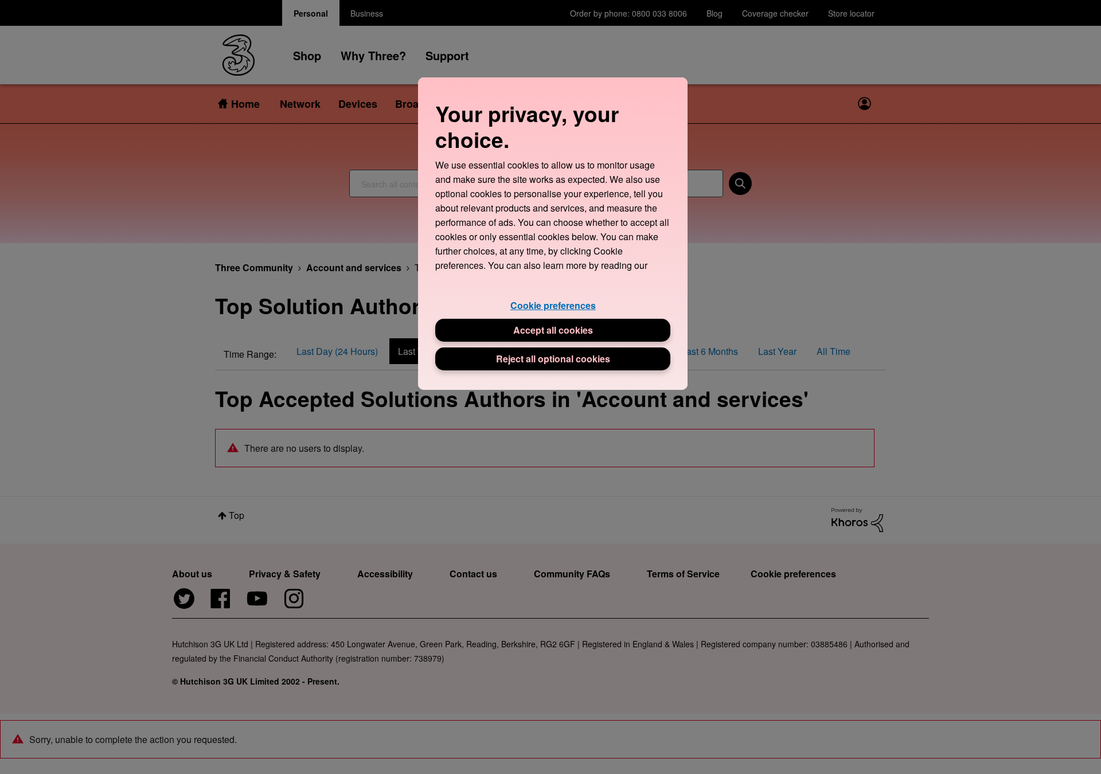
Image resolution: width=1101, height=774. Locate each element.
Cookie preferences (553, 305)
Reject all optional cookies (553, 358)
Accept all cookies (553, 330)
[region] (553, 233)
